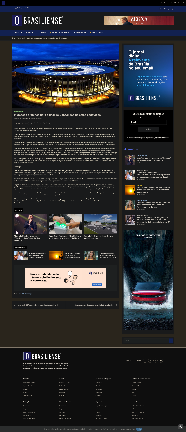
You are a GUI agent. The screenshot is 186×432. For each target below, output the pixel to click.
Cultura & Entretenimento (141, 379)
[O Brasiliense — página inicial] (43, 356)
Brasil (28, 32)
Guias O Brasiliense (66, 402)
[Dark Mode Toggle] (180, 426)
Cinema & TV (136, 386)
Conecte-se (136, 402)
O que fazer (63, 409)
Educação (62, 392)
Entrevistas (99, 409)
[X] (155, 361)
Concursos (62, 415)
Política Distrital (142, 170)
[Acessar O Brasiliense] (65, 278)
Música (134, 389)
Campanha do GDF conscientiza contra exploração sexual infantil (37, 305)
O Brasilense (38, 118)
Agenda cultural (136, 382)
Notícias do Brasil (64, 382)
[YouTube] (161, 361)
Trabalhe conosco (137, 418)
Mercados (99, 389)
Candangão (28, 293)
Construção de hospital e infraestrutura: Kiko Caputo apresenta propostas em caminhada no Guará (153, 175)
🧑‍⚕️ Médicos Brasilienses (59, 32)
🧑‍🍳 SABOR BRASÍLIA (97, 32)
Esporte (134, 395)
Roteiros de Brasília (65, 418)
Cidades (25, 389)
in (44, 123)
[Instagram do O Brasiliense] (27, 123)
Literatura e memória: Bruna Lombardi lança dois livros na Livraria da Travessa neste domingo (153, 205)
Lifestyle (26, 402)
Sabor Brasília (27, 395)
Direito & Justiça (64, 389)
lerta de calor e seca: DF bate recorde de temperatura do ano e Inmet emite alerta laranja (153, 190)
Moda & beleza (27, 415)
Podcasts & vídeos (101, 418)
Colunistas (99, 415)
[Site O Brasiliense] (49, 123)
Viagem (25, 409)
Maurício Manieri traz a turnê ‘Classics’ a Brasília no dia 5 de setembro (154, 159)
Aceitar (139, 429)
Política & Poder (64, 386)
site (31, 175)
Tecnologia (99, 392)
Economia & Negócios (104, 379)
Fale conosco (136, 409)
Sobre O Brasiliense (138, 406)
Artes (133, 392)
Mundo (61, 395)
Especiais (99, 402)
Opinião (98, 412)
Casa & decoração (29, 418)
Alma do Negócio (101, 386)
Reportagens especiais (103, 406)
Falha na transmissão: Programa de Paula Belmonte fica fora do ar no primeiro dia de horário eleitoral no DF (153, 219)
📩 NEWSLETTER (80, 32)
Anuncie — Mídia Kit (138, 412)
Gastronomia (27, 406)
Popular (25, 392)
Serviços (62, 412)
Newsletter (135, 415)
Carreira (98, 395)
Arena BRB (21, 293)
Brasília (17, 32)
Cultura (40, 32)
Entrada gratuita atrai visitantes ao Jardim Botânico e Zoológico (94, 305)
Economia (99, 382)
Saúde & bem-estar (29, 412)
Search (171, 340)
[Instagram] (145, 361)
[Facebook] (150, 361)
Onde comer (63, 406)
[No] (184, 429)
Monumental (19, 111)
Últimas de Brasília (29, 382)
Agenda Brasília (142, 156)
